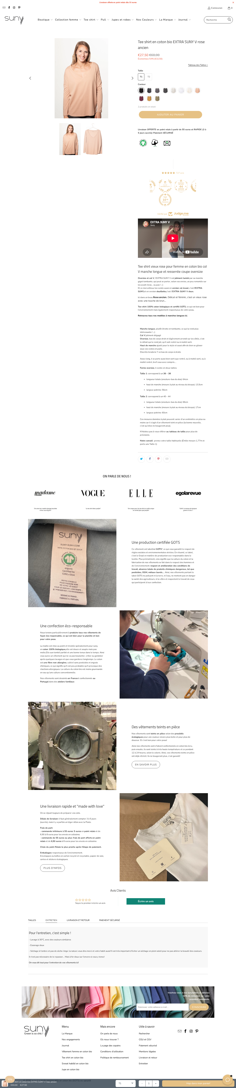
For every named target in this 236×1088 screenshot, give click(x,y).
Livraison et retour (78, 920)
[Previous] (30, 78)
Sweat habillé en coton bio (75, 1063)
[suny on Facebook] (8, 8)
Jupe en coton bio (70, 1069)
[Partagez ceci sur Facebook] (149, 459)
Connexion (216, 8)
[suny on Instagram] (14, 8)
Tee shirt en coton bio (72, 1057)
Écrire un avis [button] (146, 901)
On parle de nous (109, 1033)
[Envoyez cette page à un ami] (166, 459)
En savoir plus (146, 764)
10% (10, 1079)
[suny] (14, 20)
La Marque (67, 1033)
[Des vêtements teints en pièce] (72, 746)
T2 (149, 76)
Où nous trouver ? (109, 1039)
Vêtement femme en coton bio (77, 1051)
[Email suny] (3, 8)
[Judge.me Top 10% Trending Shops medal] (162, 199)
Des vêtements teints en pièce (156, 727)
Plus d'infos (52, 868)
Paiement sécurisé (109, 920)
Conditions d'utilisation (111, 1051)
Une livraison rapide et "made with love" (72, 806)
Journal (65, 1045)
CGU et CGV (145, 1039)
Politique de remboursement (114, 1057)
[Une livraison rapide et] (164, 837)
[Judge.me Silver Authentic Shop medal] (162, 186)
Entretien (51, 920)
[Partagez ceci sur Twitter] (141, 459)
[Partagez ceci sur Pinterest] (158, 459)
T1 (141, 76)
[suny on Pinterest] (18, 8)
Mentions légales (147, 1051)
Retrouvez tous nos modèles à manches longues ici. (163, 315)
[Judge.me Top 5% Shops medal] (194, 186)
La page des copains (110, 1045)
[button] (45, 20)
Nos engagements (71, 1039)
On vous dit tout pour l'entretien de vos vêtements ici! (54, 962)
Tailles (32, 920)
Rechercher (144, 1033)
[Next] (132, 78)
